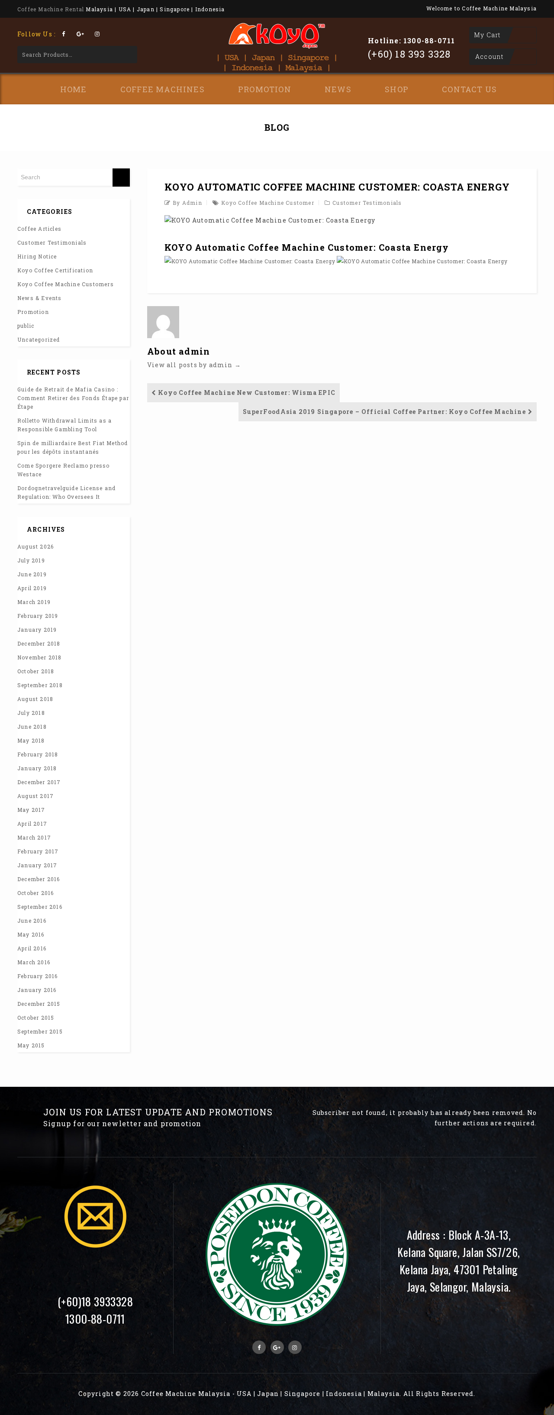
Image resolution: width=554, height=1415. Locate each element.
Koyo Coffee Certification (55, 270)
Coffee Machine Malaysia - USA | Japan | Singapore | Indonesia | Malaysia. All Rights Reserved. (308, 1393)
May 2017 (31, 809)
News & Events (39, 297)
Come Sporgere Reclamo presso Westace (63, 470)
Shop (397, 89)
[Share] (525, 9)
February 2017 (38, 851)
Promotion (264, 89)
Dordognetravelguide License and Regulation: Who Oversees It (66, 492)
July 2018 (31, 712)
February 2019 (37, 615)
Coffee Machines (162, 89)
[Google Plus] (80, 33)
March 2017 (34, 837)
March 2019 (34, 601)
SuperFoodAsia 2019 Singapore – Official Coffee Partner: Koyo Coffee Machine (384, 411)
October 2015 (35, 1017)
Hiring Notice (37, 256)
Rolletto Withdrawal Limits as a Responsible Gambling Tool (64, 425)
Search (125, 54)
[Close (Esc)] (544, 9)
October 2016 (35, 892)
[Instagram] (97, 33)
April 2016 (31, 948)
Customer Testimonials (367, 202)
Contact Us (469, 89)
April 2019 (32, 588)
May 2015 (31, 1045)
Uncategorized (38, 339)
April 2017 (32, 823)
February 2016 (37, 975)
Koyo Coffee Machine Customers (65, 284)
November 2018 (39, 657)
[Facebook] (63, 33)
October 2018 (35, 671)
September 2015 (40, 1031)
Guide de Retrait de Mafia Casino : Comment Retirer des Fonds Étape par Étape (73, 398)
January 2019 (37, 629)
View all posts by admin (194, 365)
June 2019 (32, 574)
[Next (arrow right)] (539, 707)
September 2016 (39, 906)
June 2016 (31, 920)
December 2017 (39, 782)
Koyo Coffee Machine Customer (267, 202)
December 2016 (38, 878)
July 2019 (31, 560)
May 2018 (31, 740)
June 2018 (32, 726)
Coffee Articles (39, 228)
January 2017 (37, 865)
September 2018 (40, 685)
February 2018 (37, 754)
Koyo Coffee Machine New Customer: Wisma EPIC (246, 392)
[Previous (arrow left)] (15, 707)
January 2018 (37, 768)
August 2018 (35, 698)
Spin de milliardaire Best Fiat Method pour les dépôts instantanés (72, 447)
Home (73, 89)
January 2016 (36, 989)
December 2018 (39, 643)
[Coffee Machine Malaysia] (277, 42)
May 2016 (31, 934)
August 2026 (35, 546)
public (25, 325)
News (338, 89)
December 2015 (39, 1003)
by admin (187, 202)
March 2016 (33, 962)
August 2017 (35, 795)
